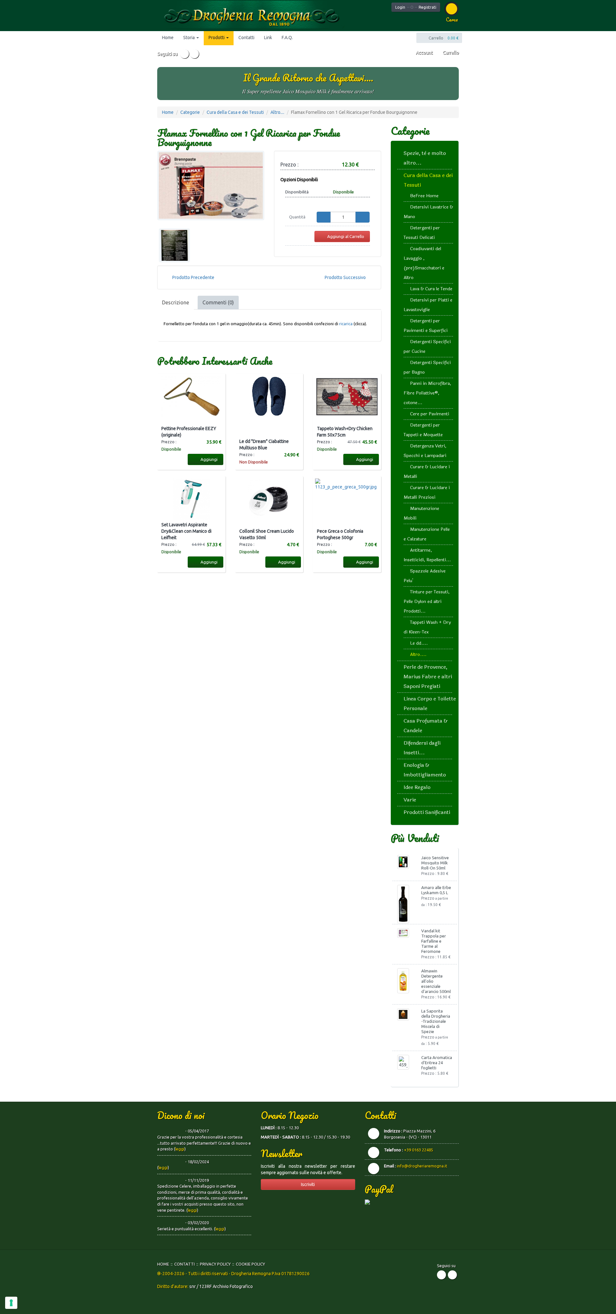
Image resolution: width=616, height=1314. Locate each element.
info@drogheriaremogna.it (422, 1166)
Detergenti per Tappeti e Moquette (423, 430)
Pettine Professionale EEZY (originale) (188, 431)
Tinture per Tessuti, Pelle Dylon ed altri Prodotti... (426, 602)
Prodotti (217, 37)
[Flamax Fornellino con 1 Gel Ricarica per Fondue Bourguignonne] (210, 185)
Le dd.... (419, 643)
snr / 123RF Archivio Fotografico (221, 1286)
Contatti (246, 37)
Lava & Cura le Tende (431, 288)
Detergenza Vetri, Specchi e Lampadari (425, 451)
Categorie (190, 112)
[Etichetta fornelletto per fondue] (174, 245)
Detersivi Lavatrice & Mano (428, 212)
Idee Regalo (417, 787)
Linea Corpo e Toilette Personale (430, 703)
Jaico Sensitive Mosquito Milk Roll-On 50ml (435, 862)
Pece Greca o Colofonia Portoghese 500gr (340, 534)
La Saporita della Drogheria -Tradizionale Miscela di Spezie (435, 1021)
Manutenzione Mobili (421, 513)
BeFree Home (424, 195)
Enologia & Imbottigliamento (425, 770)
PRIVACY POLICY (215, 1264)
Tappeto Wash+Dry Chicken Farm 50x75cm (344, 431)
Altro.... (277, 112)
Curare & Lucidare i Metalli (427, 471)
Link (268, 37)
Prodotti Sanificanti (427, 812)
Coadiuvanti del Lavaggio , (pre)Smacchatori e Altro (424, 263)
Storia (189, 37)
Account (423, 52)
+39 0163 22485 (418, 1150)
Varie (410, 800)
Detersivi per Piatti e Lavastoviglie (428, 305)
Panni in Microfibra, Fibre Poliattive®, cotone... (427, 393)
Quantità (297, 217)
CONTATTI (184, 1264)
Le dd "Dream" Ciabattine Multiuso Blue (264, 444)
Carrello (450, 52)
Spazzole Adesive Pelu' (425, 576)
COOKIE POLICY (250, 1264)
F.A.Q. (287, 37)
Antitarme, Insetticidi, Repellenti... (427, 555)
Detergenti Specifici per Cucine (427, 346)
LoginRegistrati (415, 7)
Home (168, 37)
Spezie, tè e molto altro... (425, 158)
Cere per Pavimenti (429, 414)
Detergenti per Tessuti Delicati (422, 233)
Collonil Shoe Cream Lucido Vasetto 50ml (266, 534)
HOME (163, 1264)
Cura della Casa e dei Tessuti (235, 112)
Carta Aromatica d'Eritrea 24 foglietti (436, 1062)
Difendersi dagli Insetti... (422, 748)
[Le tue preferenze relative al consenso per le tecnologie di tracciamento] (11, 1303)
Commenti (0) (218, 302)
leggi (179, 1149)
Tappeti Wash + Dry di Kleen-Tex (427, 627)
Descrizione (175, 302)
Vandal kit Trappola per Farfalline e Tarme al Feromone (433, 941)
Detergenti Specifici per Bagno (427, 367)
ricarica (346, 323)
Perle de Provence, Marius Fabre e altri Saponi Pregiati (428, 676)
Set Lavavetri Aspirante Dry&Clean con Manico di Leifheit (186, 531)
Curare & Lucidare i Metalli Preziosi (427, 492)
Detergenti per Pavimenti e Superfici (426, 326)
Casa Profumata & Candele (426, 725)
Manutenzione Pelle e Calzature (427, 534)
